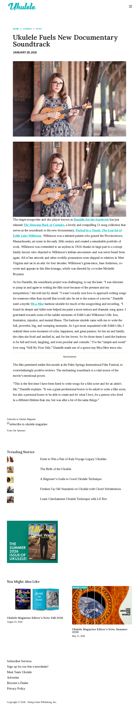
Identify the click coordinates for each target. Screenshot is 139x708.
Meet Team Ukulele (19, 672)
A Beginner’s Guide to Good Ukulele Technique (70, 479)
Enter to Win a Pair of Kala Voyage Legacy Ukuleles (73, 459)
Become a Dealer (17, 683)
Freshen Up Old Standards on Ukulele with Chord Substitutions (80, 489)
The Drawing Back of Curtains (44, 225)
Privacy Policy (16, 688)
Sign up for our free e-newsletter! (27, 666)
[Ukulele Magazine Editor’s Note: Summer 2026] (102, 605)
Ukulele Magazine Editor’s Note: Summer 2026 (100, 631)
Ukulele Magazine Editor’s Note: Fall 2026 (35, 617)
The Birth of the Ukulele (55, 469)
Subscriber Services (19, 661)
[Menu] (130, 6)
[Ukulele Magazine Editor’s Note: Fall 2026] (37, 599)
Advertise (13, 677)
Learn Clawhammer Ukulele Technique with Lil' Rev (73, 499)
